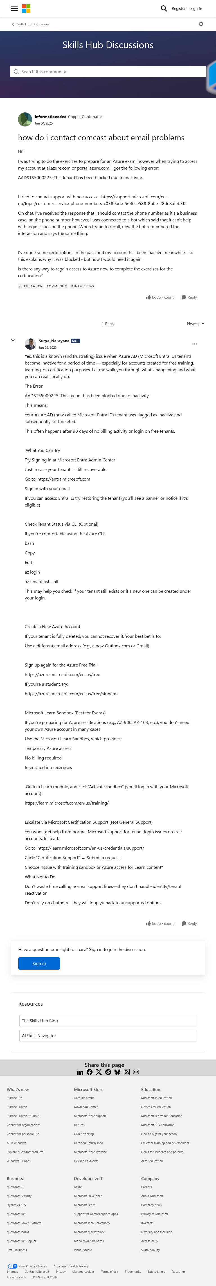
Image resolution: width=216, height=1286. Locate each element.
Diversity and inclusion (156, 1232)
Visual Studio (83, 1250)
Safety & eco (156, 1271)
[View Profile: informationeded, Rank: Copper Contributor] (25, 119)
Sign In (196, 8)
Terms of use (109, 1271)
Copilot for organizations (23, 1125)
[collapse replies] (13, 340)
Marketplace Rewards (89, 1241)
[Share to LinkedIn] (80, 1071)
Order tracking (84, 1134)
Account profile (84, 1098)
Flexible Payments (86, 1161)
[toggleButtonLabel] (201, 24)
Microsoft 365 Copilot (21, 1241)
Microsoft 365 (16, 1214)
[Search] (164, 8)
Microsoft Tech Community (92, 1223)
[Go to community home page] (26, 8)
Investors (147, 1223)
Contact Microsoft (37, 1271)
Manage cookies (83, 1271)
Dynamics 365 (16, 1205)
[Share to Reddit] (108, 1071)
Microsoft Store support (90, 1116)
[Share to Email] (136, 1071)
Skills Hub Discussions (33, 24)
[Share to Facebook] (90, 1071)
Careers (146, 1187)
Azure (78, 1187)
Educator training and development (165, 1143)
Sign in (39, 963)
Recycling (178, 1271)
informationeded (51, 116)
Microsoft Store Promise (90, 1152)
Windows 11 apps (19, 1161)
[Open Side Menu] (14, 8)
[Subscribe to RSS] (127, 1071)
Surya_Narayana (54, 340)
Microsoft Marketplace (89, 1232)
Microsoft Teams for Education (161, 1116)
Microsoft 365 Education (157, 1125)
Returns (79, 1125)
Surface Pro (14, 1098)
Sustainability (150, 1250)
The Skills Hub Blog (40, 1020)
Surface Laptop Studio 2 (23, 1116)
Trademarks (133, 1271)
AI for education (152, 1161)
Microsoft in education (156, 1098)
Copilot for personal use (23, 1134)
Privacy (61, 1271)
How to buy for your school (159, 1134)
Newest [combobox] (196, 324)
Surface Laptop (17, 1107)
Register (179, 8)
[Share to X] (99, 1071)
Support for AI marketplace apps (96, 1214)
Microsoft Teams (18, 1232)
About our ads (16, 1277)
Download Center (86, 1107)
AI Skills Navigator (39, 1035)
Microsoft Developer (88, 1196)
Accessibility (149, 1241)
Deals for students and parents (162, 1152)
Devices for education (156, 1107)
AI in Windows (16, 1143)
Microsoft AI (15, 1187)
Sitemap (12, 1271)
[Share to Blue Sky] (117, 1071)
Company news (151, 1205)
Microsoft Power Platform (24, 1223)
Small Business (17, 1250)
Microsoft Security (19, 1196)
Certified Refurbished (88, 1143)
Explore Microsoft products (25, 1152)
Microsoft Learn (84, 1205)
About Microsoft (152, 1196)
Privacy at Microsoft (154, 1214)
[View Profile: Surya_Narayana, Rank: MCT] (30, 344)
